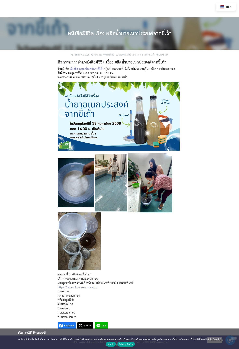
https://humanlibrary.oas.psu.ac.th (77, 287)
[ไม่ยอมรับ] (234, 338)
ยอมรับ (110, 344)
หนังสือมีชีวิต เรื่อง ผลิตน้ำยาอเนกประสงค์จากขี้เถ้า (120, 33)
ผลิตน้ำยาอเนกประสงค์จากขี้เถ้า (86, 68)
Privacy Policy (126, 344)
